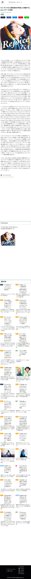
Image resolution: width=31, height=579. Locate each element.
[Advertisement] (15, 54)
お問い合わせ (10, 571)
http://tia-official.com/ (7, 176)
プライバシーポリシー (11, 569)
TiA (2, 14)
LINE (27, 17)
